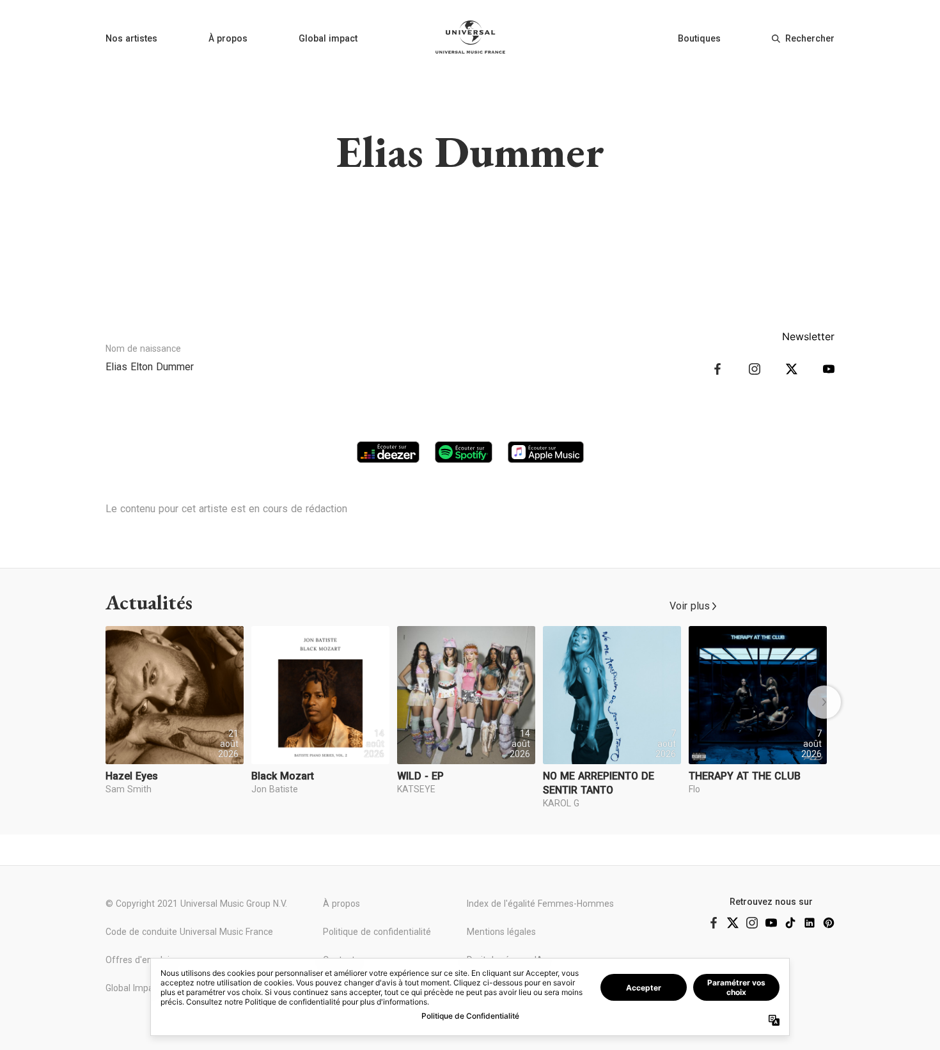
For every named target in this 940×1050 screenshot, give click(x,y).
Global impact (328, 38)
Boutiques (699, 38)
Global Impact (133, 988)
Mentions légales (501, 932)
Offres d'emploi (137, 960)
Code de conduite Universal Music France (189, 932)
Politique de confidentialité (377, 932)
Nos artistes (131, 38)
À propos (227, 38)
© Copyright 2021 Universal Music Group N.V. (196, 903)
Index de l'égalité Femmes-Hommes (540, 903)
